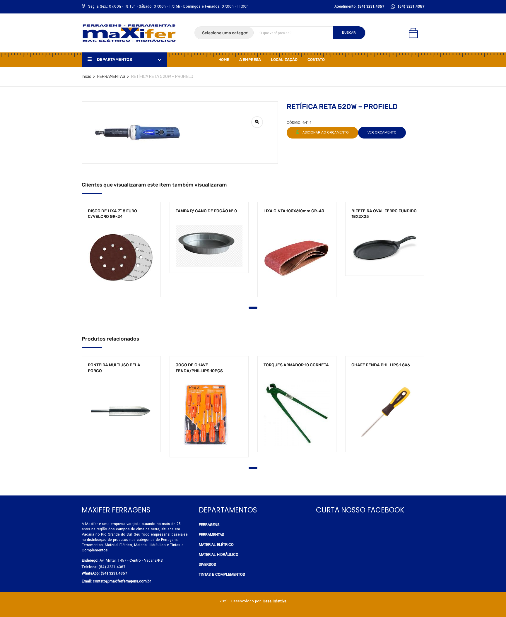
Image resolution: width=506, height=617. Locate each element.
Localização (284, 59)
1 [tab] (253, 308)
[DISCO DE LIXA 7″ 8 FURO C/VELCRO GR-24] (121, 258)
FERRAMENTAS (111, 76)
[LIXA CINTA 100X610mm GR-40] (297, 258)
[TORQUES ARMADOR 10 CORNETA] (297, 412)
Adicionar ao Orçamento (325, 132)
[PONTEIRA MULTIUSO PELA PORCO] (121, 412)
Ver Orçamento (381, 132)
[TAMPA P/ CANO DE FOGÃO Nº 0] (209, 246)
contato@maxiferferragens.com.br (122, 581)
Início (86, 76)
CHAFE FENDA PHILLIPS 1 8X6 (380, 365)
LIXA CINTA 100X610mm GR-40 (294, 210)
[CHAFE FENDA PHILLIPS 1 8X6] (384, 412)
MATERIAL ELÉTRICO (216, 544)
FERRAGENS (209, 524)
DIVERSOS (207, 564)
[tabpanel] (121, 254)
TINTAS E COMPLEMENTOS (222, 574)
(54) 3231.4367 (411, 6)
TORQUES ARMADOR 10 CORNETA (296, 365)
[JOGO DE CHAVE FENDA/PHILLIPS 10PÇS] (209, 415)
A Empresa (250, 59)
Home (223, 59)
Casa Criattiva (274, 601)
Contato (316, 59)
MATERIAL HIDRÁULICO (218, 554)
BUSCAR (349, 32)
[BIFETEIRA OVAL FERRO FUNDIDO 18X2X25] (384, 247)
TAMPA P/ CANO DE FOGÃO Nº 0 (206, 210)
